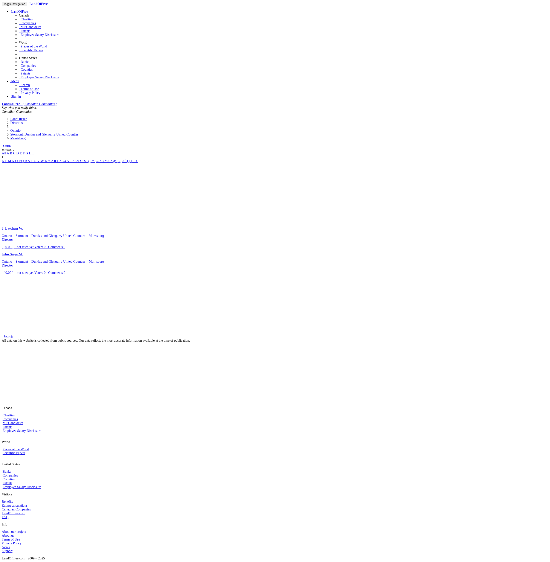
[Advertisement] (131, 193)
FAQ (5, 517)
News (6, 547)
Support (7, 551)
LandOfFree (19, 11)
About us (8, 535)
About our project (14, 531)
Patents (24, 31)
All (4, 153)
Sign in (15, 96)
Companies (27, 23)
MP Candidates (30, 27)
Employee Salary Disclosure (39, 35)
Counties (26, 69)
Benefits (7, 501)
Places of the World (33, 46)
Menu (14, 81)
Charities (26, 19)
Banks (24, 62)
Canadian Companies (16, 509)
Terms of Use (29, 89)
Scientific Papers (31, 50)
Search (24, 85)
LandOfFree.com (13, 513)
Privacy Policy (29, 92)
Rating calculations (15, 505)
